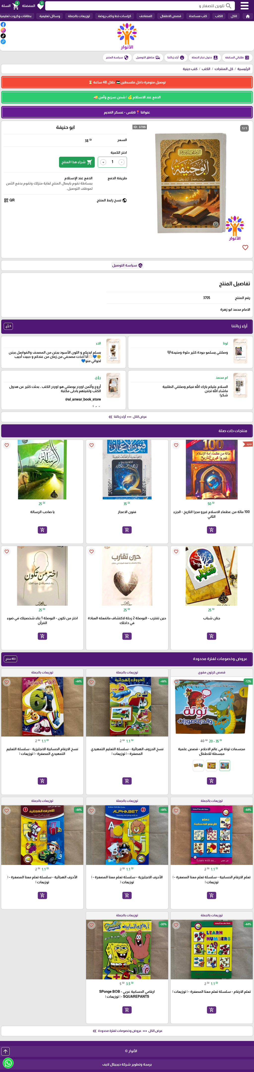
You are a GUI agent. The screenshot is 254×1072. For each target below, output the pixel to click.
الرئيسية (243, 69)
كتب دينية (190, 69)
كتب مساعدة (198, 16)
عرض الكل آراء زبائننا (127, 417)
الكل (234, 16)
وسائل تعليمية (49, 16)
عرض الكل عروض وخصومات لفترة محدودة (127, 1031)
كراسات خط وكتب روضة (114, 16)
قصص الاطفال (170, 16)
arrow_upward (5, 1051)
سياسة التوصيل (127, 265)
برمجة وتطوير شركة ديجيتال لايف (127, 1064)
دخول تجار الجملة (205, 57)
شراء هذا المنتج (77, 162)
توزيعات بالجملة (79, 16)
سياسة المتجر (117, 57)
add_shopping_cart (211, 529)
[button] (33, 6)
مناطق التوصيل (148, 57)
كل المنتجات (224, 69)
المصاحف (145, 16)
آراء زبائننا (176, 57)
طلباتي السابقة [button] (237, 57)
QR (9, 200)
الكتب (219, 16)
